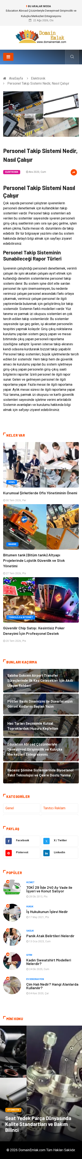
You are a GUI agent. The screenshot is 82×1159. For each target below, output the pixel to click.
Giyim (29, 955)
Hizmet (30, 882)
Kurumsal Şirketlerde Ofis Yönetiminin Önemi (40, 492)
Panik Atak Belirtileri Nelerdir (50, 935)
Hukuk (29, 906)
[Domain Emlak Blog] (41, 36)
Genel (11, 482)
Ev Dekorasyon (35, 979)
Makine (12, 544)
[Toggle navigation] (8, 57)
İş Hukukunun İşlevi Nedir (47, 911)
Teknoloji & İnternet (20, 617)
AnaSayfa (16, 78)
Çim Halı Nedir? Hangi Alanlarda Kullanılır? (52, 986)
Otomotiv (13, 1110)
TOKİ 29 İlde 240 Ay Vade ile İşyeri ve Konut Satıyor (49, 889)
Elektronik (38, 78)
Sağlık (30, 931)
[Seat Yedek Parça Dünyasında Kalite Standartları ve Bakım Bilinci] (41, 1083)
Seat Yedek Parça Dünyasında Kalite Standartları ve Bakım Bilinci (38, 1124)
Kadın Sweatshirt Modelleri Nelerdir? (48, 962)
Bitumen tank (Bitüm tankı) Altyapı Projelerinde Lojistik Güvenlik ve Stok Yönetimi (34, 560)
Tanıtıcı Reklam (54, 808)
